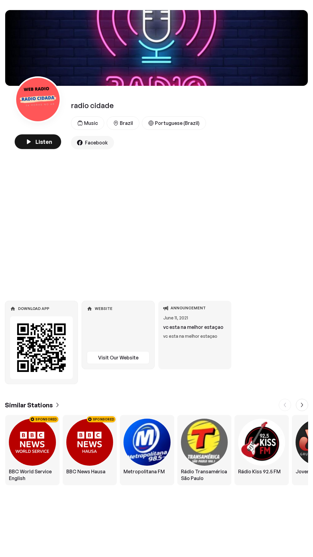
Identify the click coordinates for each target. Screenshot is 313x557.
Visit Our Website (118, 358)
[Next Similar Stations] (302, 405)
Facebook (96, 143)
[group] (156, 450)
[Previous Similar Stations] (285, 405)
